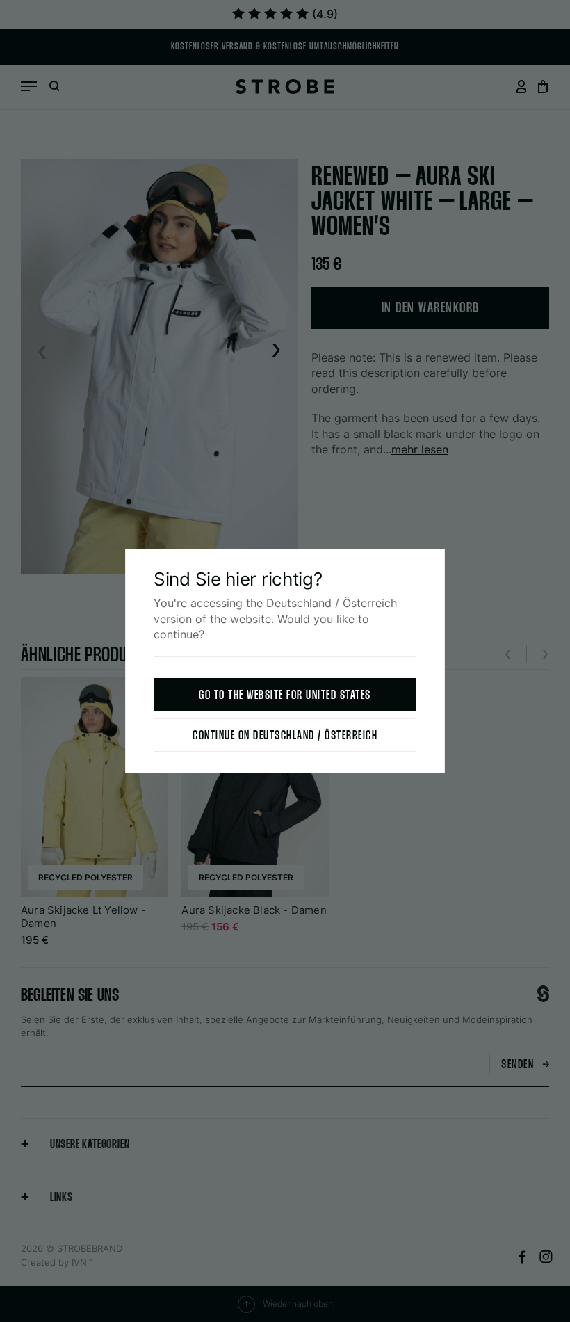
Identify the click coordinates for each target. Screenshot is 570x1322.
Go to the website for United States (285, 696)
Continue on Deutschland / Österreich (285, 736)
